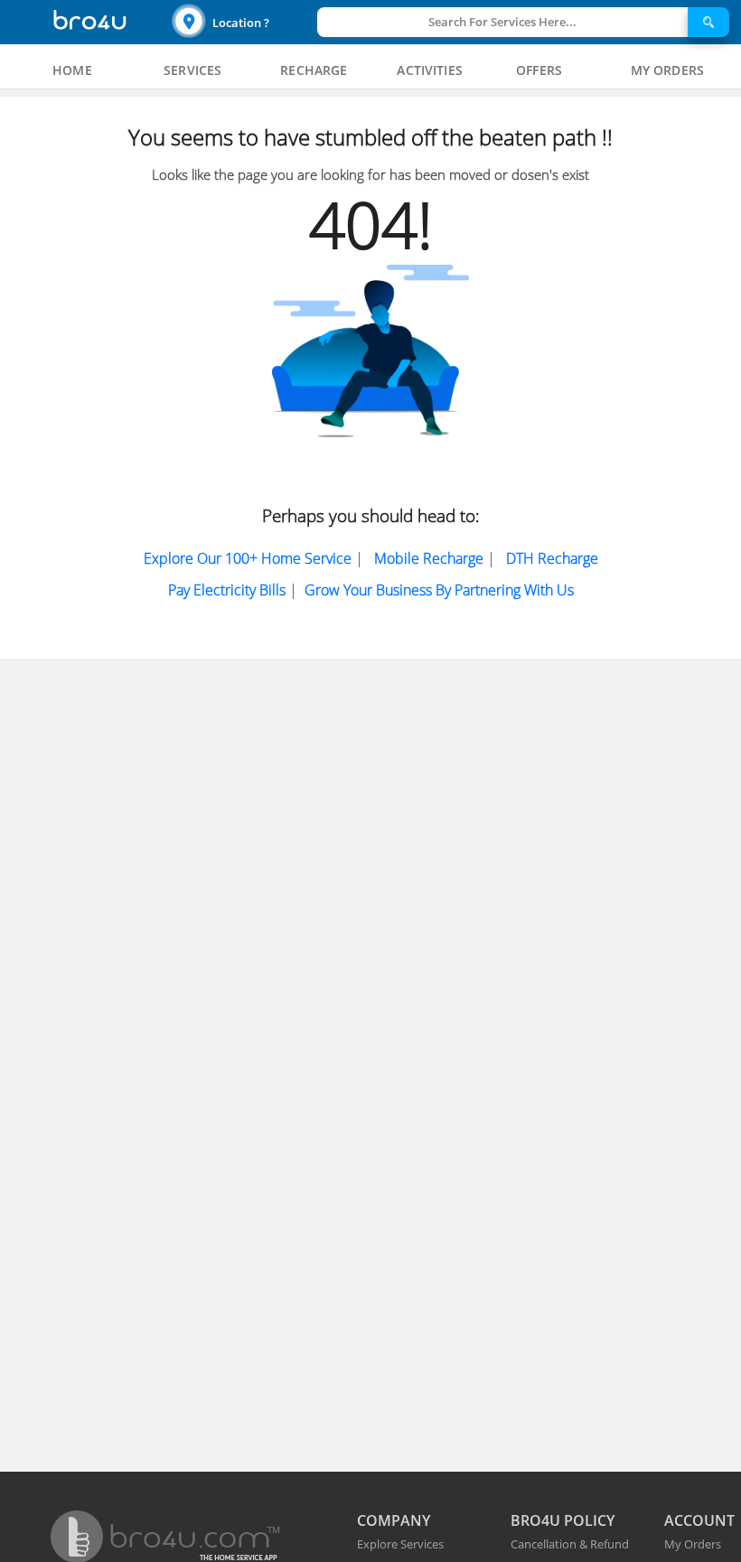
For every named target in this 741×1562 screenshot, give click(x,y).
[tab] (72, 70)
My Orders (692, 1544)
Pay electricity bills (227, 590)
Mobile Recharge (428, 558)
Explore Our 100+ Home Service (248, 558)
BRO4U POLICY (562, 1520)
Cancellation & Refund (570, 1544)
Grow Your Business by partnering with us (439, 590)
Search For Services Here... (502, 22)
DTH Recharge (552, 558)
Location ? (240, 22)
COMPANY (393, 1520)
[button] (242, 22)
